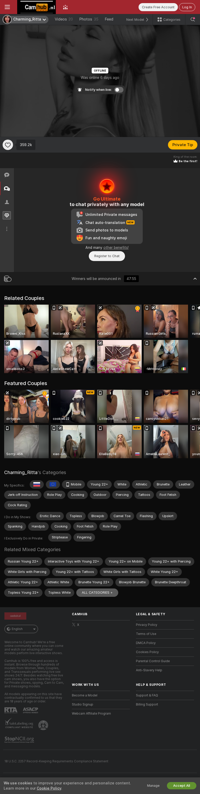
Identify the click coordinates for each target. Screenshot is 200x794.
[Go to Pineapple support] (43, 725)
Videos (64, 19)
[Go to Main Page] (36, 7)
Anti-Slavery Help (149, 670)
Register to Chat (107, 256)
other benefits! (116, 247)
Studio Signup (82, 704)
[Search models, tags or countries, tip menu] (192, 19)
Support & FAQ (147, 695)
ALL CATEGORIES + (97, 592)
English (17, 629)
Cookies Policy (147, 652)
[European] (53, 484)
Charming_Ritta (21, 472)
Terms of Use (146, 634)
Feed (109, 19)
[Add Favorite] (8, 145)
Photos (88, 19)
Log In (187, 7)
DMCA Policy (146, 643)
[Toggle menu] (7, 7)
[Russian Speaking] (37, 484)
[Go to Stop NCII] (19, 740)
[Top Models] (65, 7)
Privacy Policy (146, 625)
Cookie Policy (49, 788)
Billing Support (147, 704)
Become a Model (84, 695)
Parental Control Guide (153, 661)
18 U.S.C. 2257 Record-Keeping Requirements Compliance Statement (56, 761)
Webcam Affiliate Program (91, 713)
